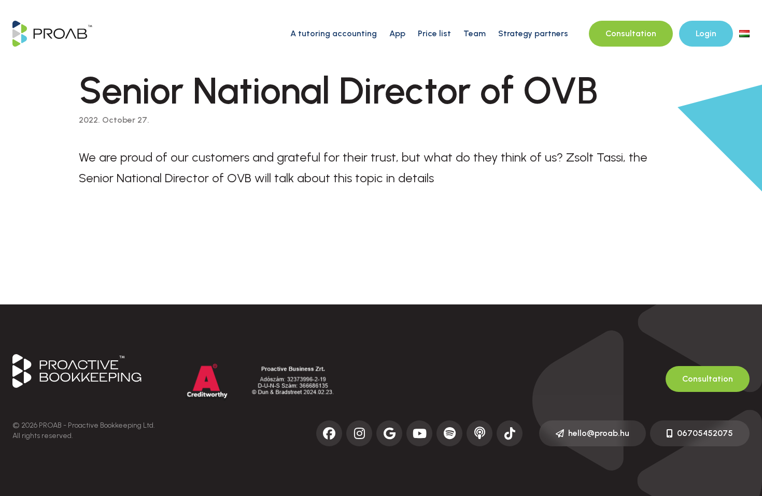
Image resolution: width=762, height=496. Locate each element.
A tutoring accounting (333, 33)
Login (706, 33)
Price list (434, 33)
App (397, 33)
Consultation (630, 33)
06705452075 (705, 433)
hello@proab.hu (598, 433)
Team (474, 33)
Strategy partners (533, 33)
